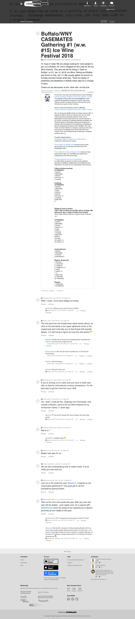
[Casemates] (36, 605)
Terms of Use (87, 616)
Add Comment (111, 9)
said (63, 310)
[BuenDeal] (45, 600)
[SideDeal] (27, 600)
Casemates (23, 557)
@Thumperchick (50, 351)
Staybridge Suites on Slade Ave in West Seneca (70, 139)
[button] (21, 3)
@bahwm (48, 339)
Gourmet (43, 90)
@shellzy (48, 415)
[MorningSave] (45, 596)
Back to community (27, 21)
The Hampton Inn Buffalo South (65, 144)
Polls (21, 565)
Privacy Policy (78, 616)
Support (70, 562)
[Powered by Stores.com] (67, 613)
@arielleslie (49, 308)
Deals (22, 560)
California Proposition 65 (75, 565)
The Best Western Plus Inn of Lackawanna (68, 159)
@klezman (48, 528)
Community (50, 90)
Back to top (67, 551)
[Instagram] (72, 599)
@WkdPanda (47, 507)
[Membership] (103, 3)
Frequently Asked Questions (76, 560)
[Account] (95, 3)
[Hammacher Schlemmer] (27, 592)
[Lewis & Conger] (45, 592)
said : (59, 298)
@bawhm (72, 482)
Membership (24, 585)
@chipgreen (49, 438)
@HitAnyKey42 (50, 518)
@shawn (48, 342)
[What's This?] (87, 3)
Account (46, 557)
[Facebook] (68, 599)
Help (69, 557)
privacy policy (54, 579)
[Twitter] (76, 599)
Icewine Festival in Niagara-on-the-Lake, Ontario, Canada (73, 96)
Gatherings (57, 90)
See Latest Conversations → (99, 579)
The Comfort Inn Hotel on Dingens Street (68, 152)
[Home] (36, 6)
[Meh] (27, 596)
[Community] (111, 3)
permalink (91, 92)
